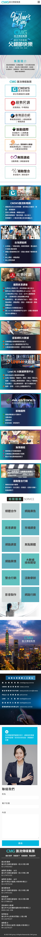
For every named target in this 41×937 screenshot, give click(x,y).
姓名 (4, 794)
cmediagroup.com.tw (27, 683)
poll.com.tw (23, 695)
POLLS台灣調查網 (10, 695)
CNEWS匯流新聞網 (10, 687)
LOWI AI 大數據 (10, 699)
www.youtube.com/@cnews (29, 691)
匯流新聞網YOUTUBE (10, 691)
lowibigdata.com (25, 699)
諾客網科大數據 (10, 703)
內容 (4, 812)
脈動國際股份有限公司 (10, 707)
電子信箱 (6, 803)
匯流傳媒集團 (10, 683)
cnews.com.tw (24, 687)
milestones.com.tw (26, 707)
